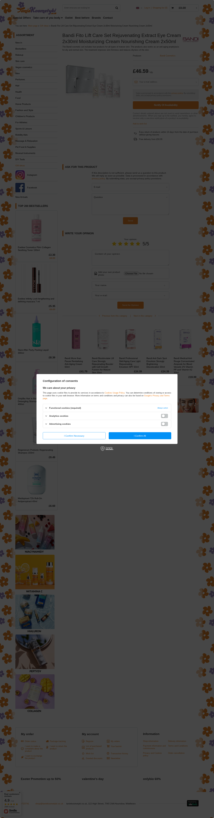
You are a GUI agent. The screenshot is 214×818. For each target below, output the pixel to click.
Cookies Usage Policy (115, 393)
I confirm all (140, 435)
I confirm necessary (74, 435)
